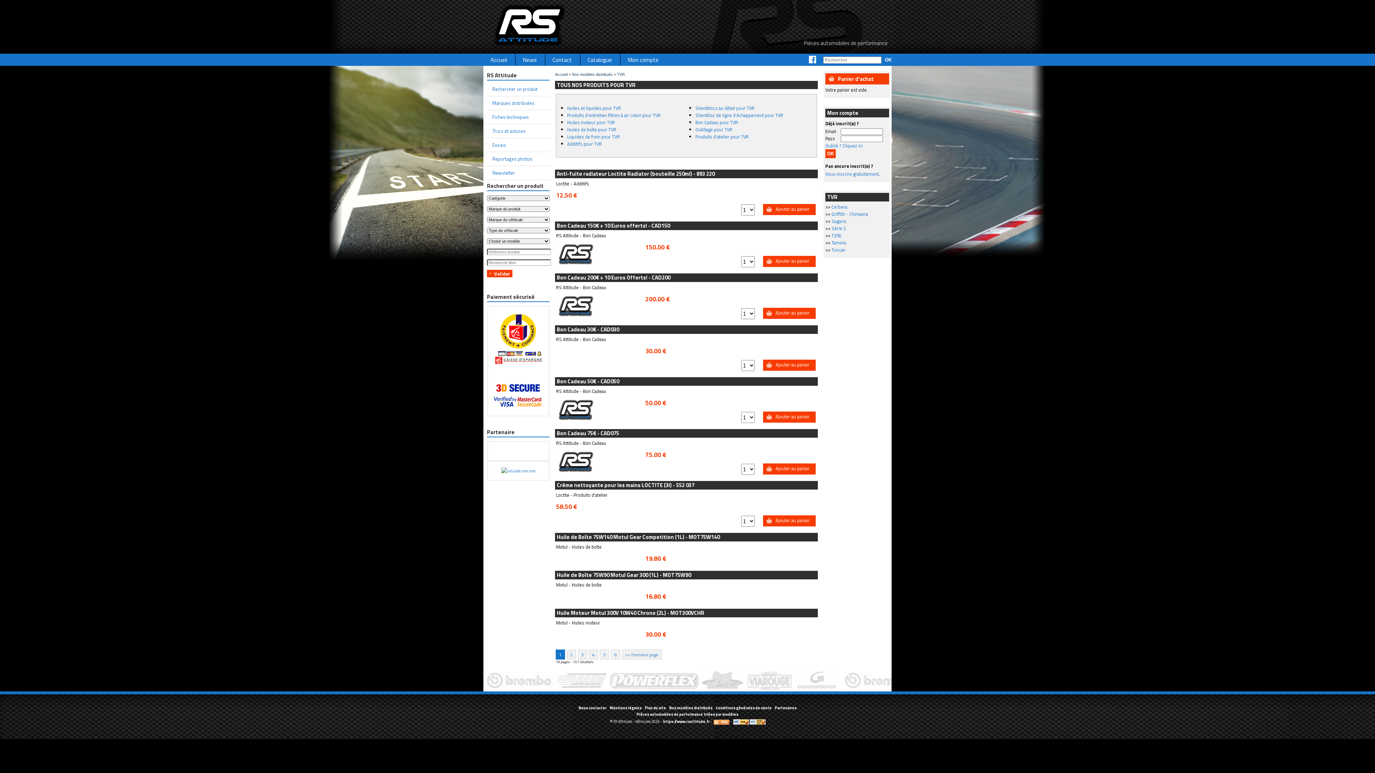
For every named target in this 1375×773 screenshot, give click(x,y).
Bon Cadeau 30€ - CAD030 (588, 329)
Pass (830, 138)
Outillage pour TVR (713, 129)
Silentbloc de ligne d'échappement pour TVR (739, 115)
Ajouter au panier (793, 209)
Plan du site (655, 708)
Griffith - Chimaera (849, 214)
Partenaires (786, 708)
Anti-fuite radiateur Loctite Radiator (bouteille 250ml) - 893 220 (636, 174)
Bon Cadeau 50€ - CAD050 (588, 381)
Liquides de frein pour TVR (593, 136)
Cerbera (839, 206)
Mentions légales (626, 708)
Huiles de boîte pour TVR (591, 129)
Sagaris (838, 221)
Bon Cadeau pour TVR (716, 122)
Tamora (838, 242)
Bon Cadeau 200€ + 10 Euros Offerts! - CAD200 (613, 277)
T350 (836, 235)
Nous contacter (593, 708)
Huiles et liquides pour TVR (594, 108)
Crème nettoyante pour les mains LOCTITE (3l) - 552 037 (625, 485)
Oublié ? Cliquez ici (844, 145)
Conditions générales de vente (744, 708)
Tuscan (838, 249)
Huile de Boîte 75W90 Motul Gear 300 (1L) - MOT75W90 (624, 575)
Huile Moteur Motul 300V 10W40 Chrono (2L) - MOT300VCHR (630, 613)
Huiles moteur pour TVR (591, 122)
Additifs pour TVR (584, 143)
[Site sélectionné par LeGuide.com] (518, 471)
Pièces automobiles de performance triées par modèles (687, 714)
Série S (838, 228)
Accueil (561, 74)
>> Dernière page (641, 654)
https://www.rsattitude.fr (686, 721)
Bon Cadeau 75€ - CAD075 (588, 433)
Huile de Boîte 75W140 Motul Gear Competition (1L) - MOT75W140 (638, 537)
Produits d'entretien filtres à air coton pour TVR (614, 115)
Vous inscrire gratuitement (852, 174)
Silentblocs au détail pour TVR (724, 108)
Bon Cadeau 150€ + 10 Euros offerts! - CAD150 (613, 226)
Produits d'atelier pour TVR (722, 136)
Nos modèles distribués (592, 74)
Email (830, 131)
